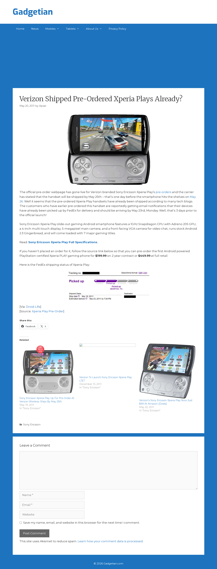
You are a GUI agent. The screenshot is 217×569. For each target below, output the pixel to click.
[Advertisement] (108, 59)
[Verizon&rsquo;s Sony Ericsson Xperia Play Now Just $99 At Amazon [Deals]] (167, 371)
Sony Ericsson (32, 424)
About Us (92, 28)
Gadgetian (33, 11)
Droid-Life (33, 306)
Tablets (70, 28)
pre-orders (163, 192)
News (34, 28)
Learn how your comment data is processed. (110, 541)
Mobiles (50, 28)
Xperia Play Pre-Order (47, 311)
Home (20, 28)
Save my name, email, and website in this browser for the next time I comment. (81, 522)
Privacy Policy (117, 28)
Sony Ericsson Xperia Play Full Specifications (62, 242)
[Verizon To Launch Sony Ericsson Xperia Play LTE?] (107, 359)
